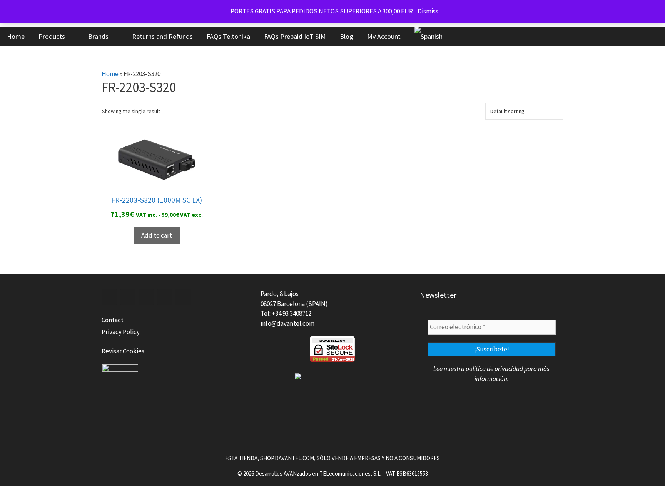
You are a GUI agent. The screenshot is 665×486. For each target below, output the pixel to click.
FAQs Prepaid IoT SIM (295, 36)
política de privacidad (494, 368)
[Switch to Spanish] (428, 36)
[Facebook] (109, 297)
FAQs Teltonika (228, 36)
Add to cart (156, 235)
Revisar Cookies (123, 351)
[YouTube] (164, 297)
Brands (98, 36)
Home (16, 36)
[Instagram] (183, 297)
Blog (346, 36)
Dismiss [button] (428, 11)
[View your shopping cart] (655, 36)
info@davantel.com (287, 323)
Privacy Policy (121, 332)
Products (51, 36)
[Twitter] (127, 297)
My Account (384, 36)
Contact (113, 320)
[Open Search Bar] (634, 36)
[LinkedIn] (146, 297)
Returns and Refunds (162, 36)
